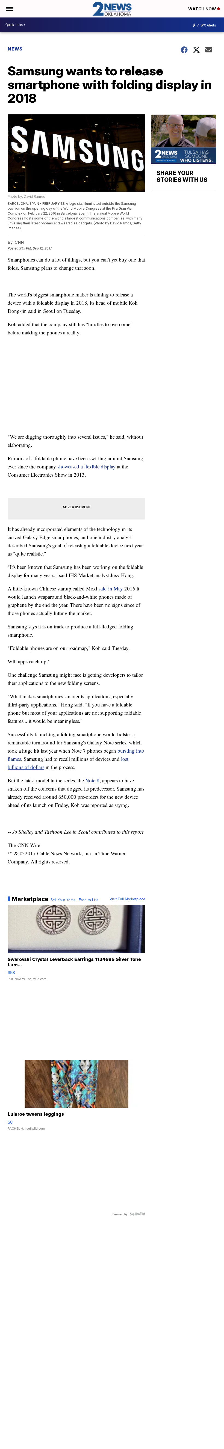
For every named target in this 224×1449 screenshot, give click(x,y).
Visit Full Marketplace (127, 899)
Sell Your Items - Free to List (74, 900)
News (15, 49)
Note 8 (92, 780)
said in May (111, 588)
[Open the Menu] (9, 8)
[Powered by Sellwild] (137, 1214)
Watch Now (202, 8)
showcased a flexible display (86, 466)
